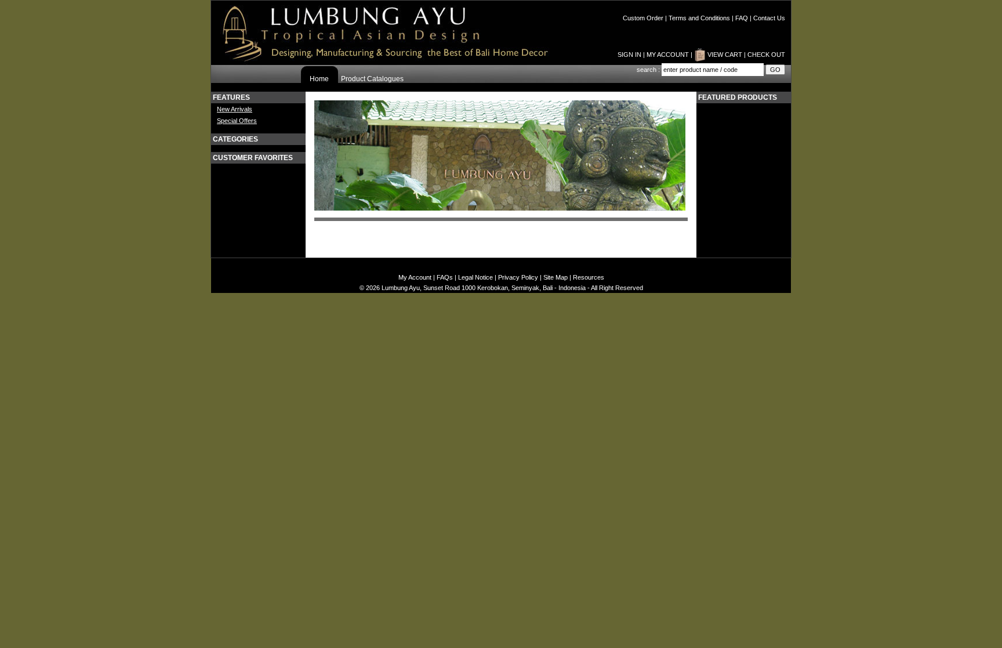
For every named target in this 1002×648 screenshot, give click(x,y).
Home (319, 79)
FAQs (445, 277)
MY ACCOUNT (668, 54)
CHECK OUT (766, 54)
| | (656, 54)
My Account (414, 277)
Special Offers (237, 120)
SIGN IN (629, 54)
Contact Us (769, 18)
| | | (704, 18)
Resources (588, 277)
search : (649, 69)
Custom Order (643, 18)
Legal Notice (475, 277)
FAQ (741, 18)
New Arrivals (234, 109)
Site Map (555, 277)
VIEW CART (724, 54)
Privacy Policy (518, 277)
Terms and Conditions (699, 18)
